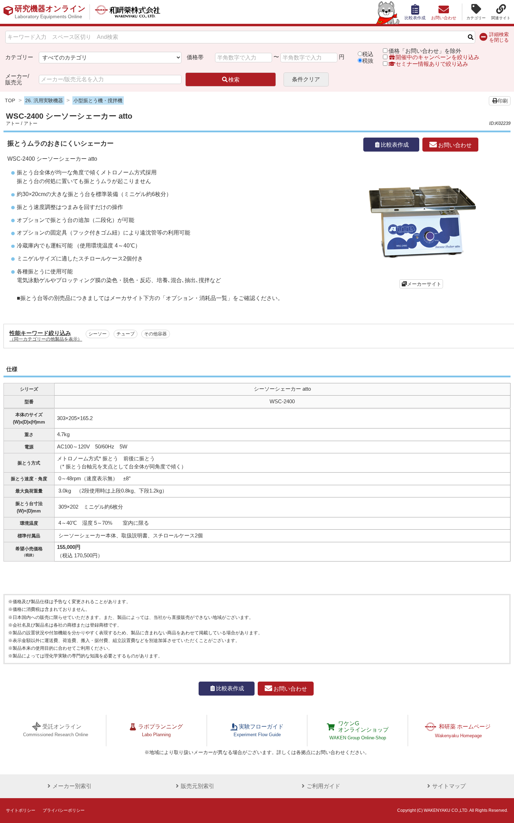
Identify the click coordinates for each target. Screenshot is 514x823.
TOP (10, 100)
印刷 (503, 101)
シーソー (97, 334)
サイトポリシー (20, 810)
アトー (13, 123)
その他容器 (155, 334)
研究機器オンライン (50, 11)
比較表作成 (395, 145)
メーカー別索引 (72, 786)
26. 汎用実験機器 (44, 100)
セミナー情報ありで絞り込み (431, 64)
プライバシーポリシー (64, 810)
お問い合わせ (454, 145)
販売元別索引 (197, 786)
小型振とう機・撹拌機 (97, 100)
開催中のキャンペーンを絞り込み (437, 57)
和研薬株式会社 (128, 12)
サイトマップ (449, 786)
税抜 (367, 61)
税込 (367, 54)
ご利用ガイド (323, 786)
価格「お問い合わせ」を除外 (424, 51)
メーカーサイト (424, 284)
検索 (234, 80)
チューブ (125, 334)
